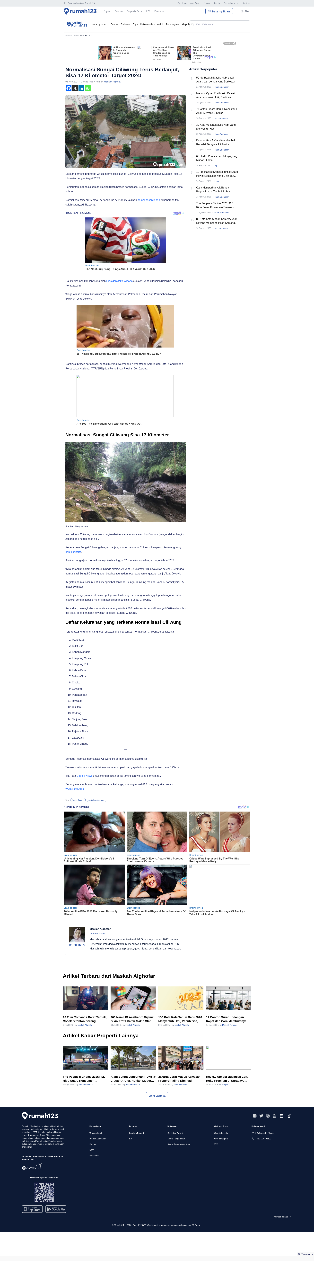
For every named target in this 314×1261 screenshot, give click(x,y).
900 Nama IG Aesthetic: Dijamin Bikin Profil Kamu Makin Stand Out (133, 1019)
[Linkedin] (81, 88)
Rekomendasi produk (152, 24)
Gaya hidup (188, 24)
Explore (206, 3)
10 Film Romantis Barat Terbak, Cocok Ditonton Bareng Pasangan (85, 1019)
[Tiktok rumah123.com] (289, 1115)
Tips (135, 24)
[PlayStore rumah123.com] (55, 1210)
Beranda (68, 35)
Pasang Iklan (221, 11)
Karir (91, 1150)
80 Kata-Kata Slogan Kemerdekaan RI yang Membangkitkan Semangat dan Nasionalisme (216, 221)
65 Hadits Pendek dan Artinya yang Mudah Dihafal (216, 158)
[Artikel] (76, 24)
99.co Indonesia (221, 1133)
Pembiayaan (173, 24)
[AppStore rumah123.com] (32, 1209)
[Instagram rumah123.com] (268, 1116)
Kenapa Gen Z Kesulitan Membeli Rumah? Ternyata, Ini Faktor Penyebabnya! (216, 142)
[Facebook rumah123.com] (255, 1116)
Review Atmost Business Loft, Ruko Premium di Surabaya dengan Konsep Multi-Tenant (227, 1079)
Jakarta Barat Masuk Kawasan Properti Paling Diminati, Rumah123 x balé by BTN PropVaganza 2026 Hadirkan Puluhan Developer (179, 1079)
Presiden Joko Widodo (119, 281)
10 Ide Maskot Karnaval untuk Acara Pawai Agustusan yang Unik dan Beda (217, 174)
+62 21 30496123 (263, 1139)
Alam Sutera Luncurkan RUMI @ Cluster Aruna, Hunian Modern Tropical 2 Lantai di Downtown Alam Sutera (133, 1079)
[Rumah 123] (80, 11)
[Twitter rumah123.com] (261, 1116)
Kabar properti (100, 24)
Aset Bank (195, 3)
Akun (247, 11)
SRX (216, 1144)
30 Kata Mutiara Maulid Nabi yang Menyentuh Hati (216, 126)
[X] (75, 88)
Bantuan (246, 3)
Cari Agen (181, 3)
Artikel (76, 35)
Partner (92, 1144)
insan (217, 181)
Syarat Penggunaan (176, 1139)
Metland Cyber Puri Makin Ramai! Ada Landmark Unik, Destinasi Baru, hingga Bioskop (215, 95)
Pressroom (94, 1155)
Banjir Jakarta (78, 800)
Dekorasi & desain (121, 24)
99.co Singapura (221, 1139)
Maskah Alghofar (112, 81)
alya (216, 165)
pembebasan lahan (149, 200)
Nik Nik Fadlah (221, 118)
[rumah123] (40, 1115)
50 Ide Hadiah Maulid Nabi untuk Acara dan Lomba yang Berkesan (215, 79)
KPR (131, 1139)
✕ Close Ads (305, 1254)
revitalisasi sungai (96, 800)
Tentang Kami (95, 1133)
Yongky (224, 1084)
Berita (217, 3)
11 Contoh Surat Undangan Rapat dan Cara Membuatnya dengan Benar (226, 1019)
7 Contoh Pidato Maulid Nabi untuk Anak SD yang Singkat (216, 111)
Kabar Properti (85, 35)
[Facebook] (68, 88)
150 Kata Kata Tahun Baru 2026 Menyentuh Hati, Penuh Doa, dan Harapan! (180, 1019)
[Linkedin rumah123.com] (281, 1115)
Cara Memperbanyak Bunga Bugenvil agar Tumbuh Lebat (213, 189)
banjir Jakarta (73, 552)
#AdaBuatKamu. (75, 788)
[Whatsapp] (88, 88)
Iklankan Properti (136, 1133)
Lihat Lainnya (157, 1095)
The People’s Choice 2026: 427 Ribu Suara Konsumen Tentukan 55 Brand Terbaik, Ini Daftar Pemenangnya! (217, 205)
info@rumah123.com (264, 1133)
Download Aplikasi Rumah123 (81, 3)
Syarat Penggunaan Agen (178, 1144)
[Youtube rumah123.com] (274, 1116)
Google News (84, 775)
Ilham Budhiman (222, 87)
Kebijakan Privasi (175, 1133)
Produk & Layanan (97, 1139)
